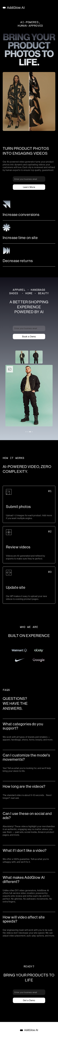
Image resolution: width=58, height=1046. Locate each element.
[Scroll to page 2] (28, 431)
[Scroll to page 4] (32, 431)
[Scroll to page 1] (25, 431)
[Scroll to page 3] (30, 431)
